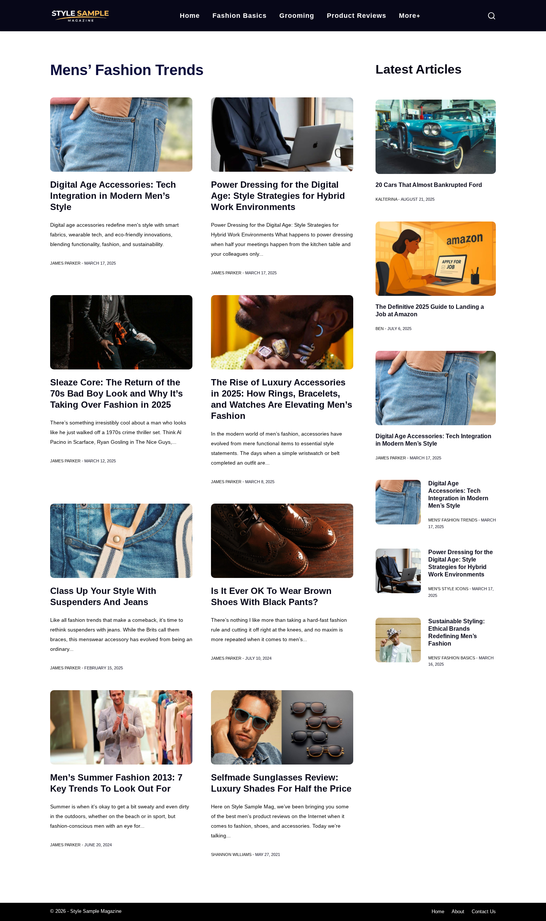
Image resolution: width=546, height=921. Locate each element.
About (458, 911)
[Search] (491, 16)
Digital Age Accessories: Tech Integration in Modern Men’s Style (113, 196)
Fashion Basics (239, 15)
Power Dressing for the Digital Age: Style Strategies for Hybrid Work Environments (278, 196)
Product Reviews (356, 15)
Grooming (296, 15)
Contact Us (484, 911)
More (407, 15)
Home (190, 15)
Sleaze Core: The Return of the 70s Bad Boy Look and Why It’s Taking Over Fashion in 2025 (116, 393)
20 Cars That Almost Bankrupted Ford (429, 185)
